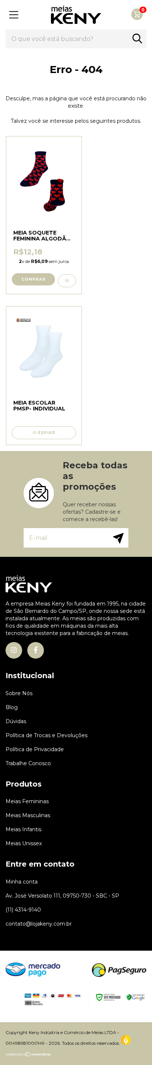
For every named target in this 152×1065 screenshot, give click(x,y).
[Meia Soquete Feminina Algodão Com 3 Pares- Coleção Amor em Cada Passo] (67, 280)
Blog (12, 707)
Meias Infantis (23, 829)
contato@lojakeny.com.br (39, 923)
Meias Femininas (27, 801)
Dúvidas (16, 721)
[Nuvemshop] (29, 1055)
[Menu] (14, 15)
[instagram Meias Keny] (14, 650)
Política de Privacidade (35, 749)
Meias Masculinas (28, 815)
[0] (137, 18)
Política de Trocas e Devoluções (46, 735)
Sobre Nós (19, 693)
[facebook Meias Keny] (35, 650)
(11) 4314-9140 (23, 909)
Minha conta (22, 881)
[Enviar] (116, 538)
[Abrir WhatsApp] (133, 1046)
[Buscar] (137, 38)
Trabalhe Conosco (28, 763)
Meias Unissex (24, 843)
